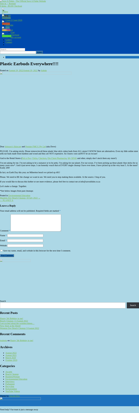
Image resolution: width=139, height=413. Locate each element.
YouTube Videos (12, 391)
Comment (5, 231)
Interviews (9, 381)
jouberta (3, 340)
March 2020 (10, 358)
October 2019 (11, 360)
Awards (8, 372)
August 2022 (11, 353)
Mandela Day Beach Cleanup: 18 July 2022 (20, 198)
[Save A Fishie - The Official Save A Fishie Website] (23, 1)
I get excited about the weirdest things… (17, 323)
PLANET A (6, 200)
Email (3, 240)
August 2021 (11, 355)
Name (3, 235)
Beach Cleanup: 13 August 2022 (14, 321)
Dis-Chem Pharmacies (57, 158)
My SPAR (72, 158)
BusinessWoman (12, 376)
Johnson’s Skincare (13, 146)
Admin (44, 70)
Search (3, 301)
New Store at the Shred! (10, 326)
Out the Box (14, 396)
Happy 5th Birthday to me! (11, 318)
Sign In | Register (8, 3)
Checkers (42, 158)
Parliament (10, 384)
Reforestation (11, 389)
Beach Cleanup (12, 374)
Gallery (8, 40)
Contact (8, 42)
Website (3, 245)
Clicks (34, 158)
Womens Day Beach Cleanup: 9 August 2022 (19, 328)
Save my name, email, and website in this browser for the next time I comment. (37, 251)
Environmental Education (19, 195)
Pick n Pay (26, 158)
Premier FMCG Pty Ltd (35, 146)
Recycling (9, 386)
